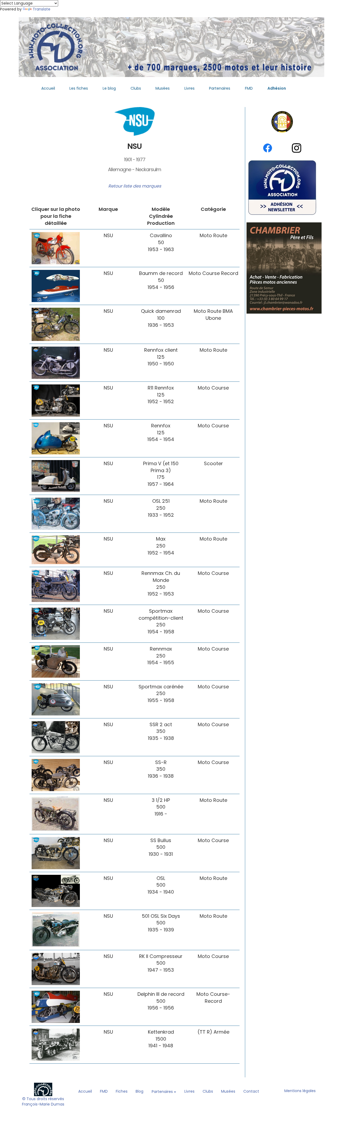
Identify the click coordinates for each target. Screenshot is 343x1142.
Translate (41, 9)
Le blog (109, 88)
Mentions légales (300, 1090)
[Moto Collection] (43, 1089)
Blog (139, 1091)
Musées (162, 88)
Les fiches (78, 88)
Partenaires (219, 88)
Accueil (48, 88)
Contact (251, 1091)
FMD (249, 88)
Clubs (136, 88)
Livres (189, 88)
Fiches (122, 1091)
